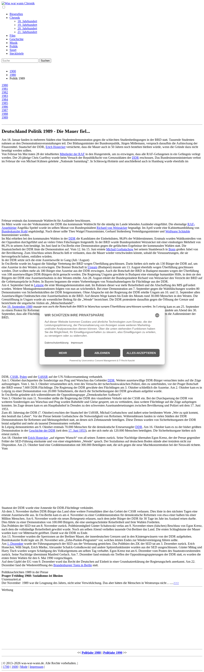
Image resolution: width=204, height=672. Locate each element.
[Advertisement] (102, 191)
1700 (6, 666)
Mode (23, 666)
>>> (176, 583)
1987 (5, 110)
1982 (5, 92)
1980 (13, 74)
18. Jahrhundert (27, 21)
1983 (5, 96)
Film (12, 35)
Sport (13, 50)
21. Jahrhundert (27, 32)
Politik (14, 46)
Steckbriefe (17, 53)
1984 (5, 99)
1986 (5, 106)
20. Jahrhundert (27, 28)
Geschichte (17, 39)
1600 (15, 666)
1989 (5, 117)
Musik (14, 42)
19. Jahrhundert (27, 24)
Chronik (15, 17)
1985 (5, 103)
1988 (5, 114)
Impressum (36, 666)
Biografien (16, 14)
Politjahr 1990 (112, 652)
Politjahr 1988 (91, 652)
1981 (5, 88)
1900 (13, 71)
